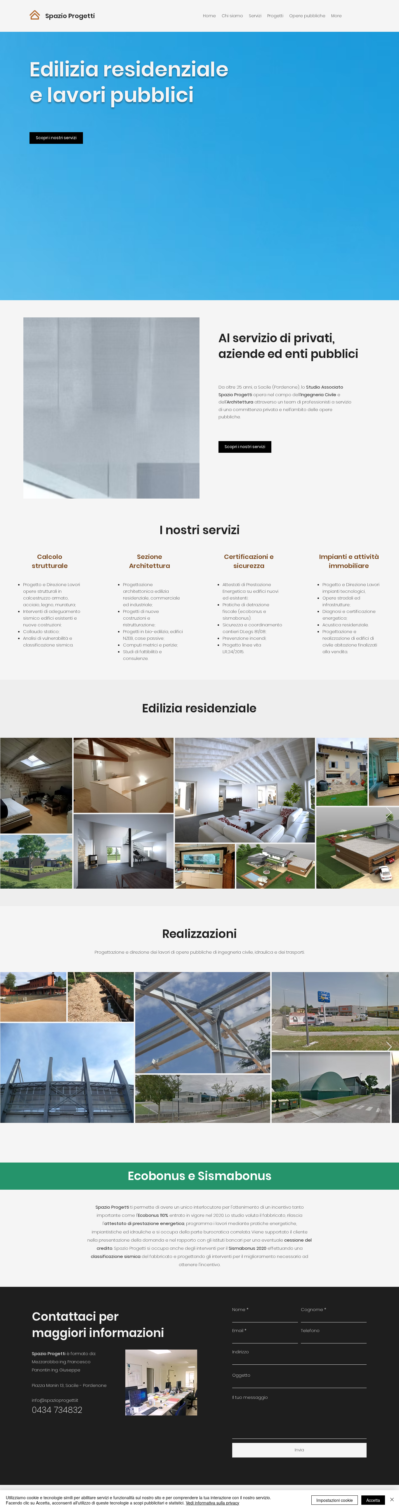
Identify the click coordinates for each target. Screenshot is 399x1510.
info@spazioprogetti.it (55, 1400)
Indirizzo (240, 1352)
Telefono (310, 1330)
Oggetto (241, 1375)
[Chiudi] (391, 1500)
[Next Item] (389, 813)
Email (237, 1330)
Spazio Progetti (70, 15)
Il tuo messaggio (250, 1397)
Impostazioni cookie (334, 1500)
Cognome (312, 1309)
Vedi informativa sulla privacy (212, 1503)
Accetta (373, 1500)
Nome (238, 1309)
